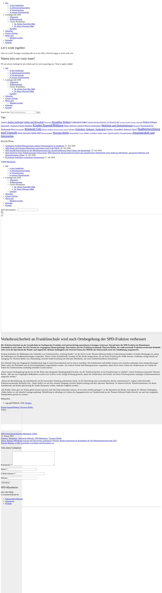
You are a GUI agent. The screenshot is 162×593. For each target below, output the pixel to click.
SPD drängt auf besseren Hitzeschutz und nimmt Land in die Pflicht (32, 148)
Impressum (9, 501)
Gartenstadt (139, 122)
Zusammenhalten (126, 133)
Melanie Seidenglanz (92, 126)
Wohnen (105, 133)
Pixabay (28, 403)
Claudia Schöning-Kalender (97, 122)
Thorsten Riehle (61, 132)
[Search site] (2, 213)
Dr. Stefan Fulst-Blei (125, 122)
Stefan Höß (36, 133)
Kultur (66, 126)
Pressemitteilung (20, 129)
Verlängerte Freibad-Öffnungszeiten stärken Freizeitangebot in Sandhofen (34, 146)
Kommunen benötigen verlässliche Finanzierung (24, 157)
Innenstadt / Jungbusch (10, 126)
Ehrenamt (133, 122)
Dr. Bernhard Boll (113, 122)
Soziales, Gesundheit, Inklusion (118, 129)
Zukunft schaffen (113, 133)
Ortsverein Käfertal (26, 438)
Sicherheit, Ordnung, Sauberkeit (90, 129)
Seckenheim (72, 129)
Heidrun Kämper (150, 122)
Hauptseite (13, 438)
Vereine (81, 133)
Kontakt (8, 503)
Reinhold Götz (33, 129)
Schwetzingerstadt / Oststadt (61, 129)
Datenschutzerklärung (14, 499)
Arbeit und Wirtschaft (34, 122)
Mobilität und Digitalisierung (117, 125)
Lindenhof (80, 126)
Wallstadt (100, 133)
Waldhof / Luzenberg (90, 133)
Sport (134, 129)
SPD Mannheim (41, 438)
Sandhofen (50, 129)
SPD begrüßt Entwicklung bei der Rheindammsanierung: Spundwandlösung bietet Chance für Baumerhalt (48, 150)
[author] (11, 511)
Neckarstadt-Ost (147, 126)
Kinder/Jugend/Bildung (48, 125)
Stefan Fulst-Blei (24, 133)
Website (4, 478)
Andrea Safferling (15, 122)
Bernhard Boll (47, 122)
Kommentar (6, 465)
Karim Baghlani (26, 126)
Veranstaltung (74, 133)
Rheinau (44, 129)
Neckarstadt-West (8, 129)
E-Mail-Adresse (8, 473)
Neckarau (136, 126)
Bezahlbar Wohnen (61, 122)
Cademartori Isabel (79, 122)
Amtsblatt (4, 122)
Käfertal (73, 126)
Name (4, 469)
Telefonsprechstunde (46, 133)
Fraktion (4, 438)
